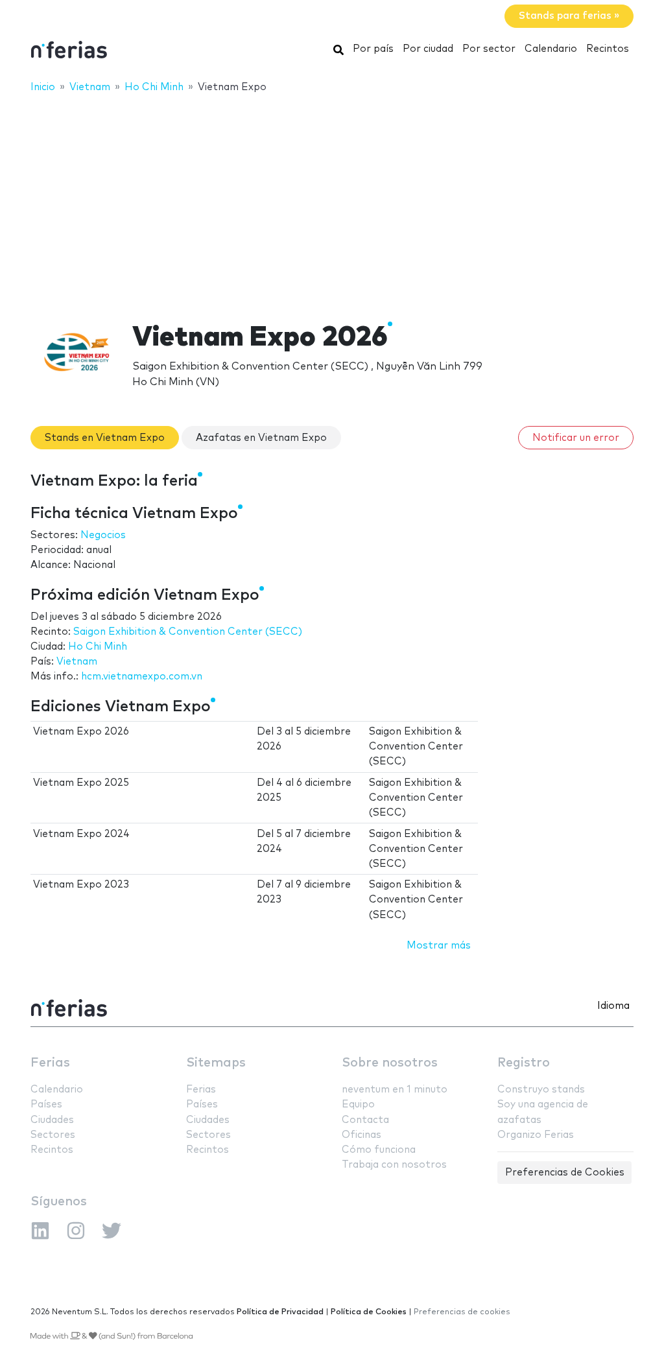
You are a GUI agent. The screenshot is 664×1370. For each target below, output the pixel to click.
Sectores (52, 1135)
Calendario (551, 49)
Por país (373, 49)
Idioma (613, 1006)
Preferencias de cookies (462, 1312)
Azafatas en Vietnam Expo (261, 438)
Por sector (489, 49)
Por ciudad (428, 49)
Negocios (103, 535)
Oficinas (361, 1135)
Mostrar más (439, 946)
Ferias (50, 1063)
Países (46, 1104)
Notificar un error (575, 438)
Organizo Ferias (535, 1135)
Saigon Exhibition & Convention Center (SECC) (187, 632)
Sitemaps (216, 1063)
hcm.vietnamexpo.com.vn (141, 676)
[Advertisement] (332, 199)
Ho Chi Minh (97, 647)
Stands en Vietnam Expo (105, 438)
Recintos (607, 49)
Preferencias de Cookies (564, 1172)
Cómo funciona (379, 1150)
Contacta (365, 1120)
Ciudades (52, 1120)
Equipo (358, 1104)
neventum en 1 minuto (394, 1089)
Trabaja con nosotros (394, 1165)
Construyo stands (541, 1089)
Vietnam (76, 662)
